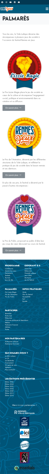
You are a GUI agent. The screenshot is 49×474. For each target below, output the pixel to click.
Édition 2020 (9, 391)
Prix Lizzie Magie (10, 292)
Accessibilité (26, 297)
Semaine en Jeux (10, 271)
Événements (9, 273)
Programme (12, 265)
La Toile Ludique (10, 356)
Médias (7, 323)
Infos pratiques (32, 289)
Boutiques (28, 278)
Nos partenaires (15, 338)
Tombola (7, 275)
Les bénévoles (9, 361)
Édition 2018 (9, 396)
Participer (11, 310)
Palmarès (11, 289)
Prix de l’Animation (11, 294)
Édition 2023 (9, 386)
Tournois (7, 278)
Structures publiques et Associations (16, 320)
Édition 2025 (9, 382)
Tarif (23, 299)
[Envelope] (19, 2)
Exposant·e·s (32, 265)
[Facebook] (2, 2)
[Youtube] (10, 2)
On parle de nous (11, 365)
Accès (24, 292)
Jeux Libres (28, 275)
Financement (9, 363)
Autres (7, 329)
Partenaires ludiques (11, 342)
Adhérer (7, 327)
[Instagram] (6, 2)
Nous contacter (10, 370)
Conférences (9, 269)
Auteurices (28, 269)
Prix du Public (9, 297)
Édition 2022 (9, 389)
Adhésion (8, 367)
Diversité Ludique (30, 273)
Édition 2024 (9, 384)
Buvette (24, 301)
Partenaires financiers (12, 344)
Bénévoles (8, 314)
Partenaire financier (11, 325)
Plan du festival (27, 294)
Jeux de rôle (9, 280)
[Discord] (14, 2)
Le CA (7, 358)
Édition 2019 (9, 393)
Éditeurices (28, 271)
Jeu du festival (29, 280)
